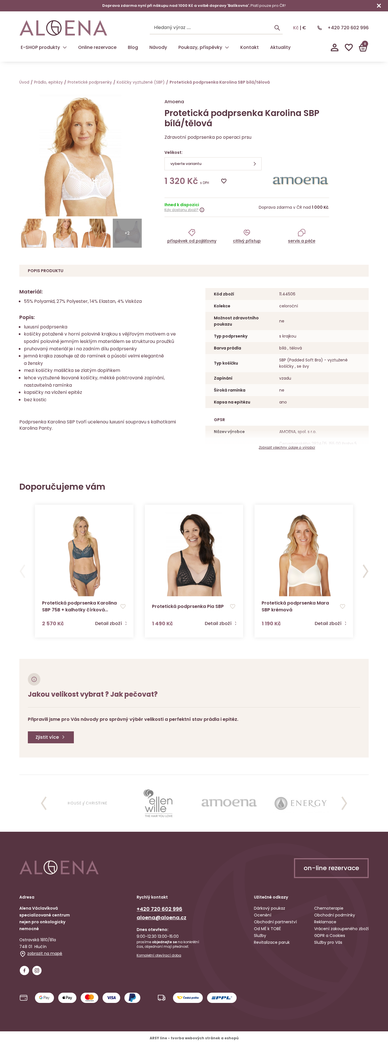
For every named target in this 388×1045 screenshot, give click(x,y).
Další (365, 571)
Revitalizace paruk (272, 942)
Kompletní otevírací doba (159, 955)
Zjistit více (47, 737)
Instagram (37, 970)
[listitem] (191, 235)
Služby (260, 935)
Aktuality (280, 47)
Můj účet (334, 47)
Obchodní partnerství (275, 922)
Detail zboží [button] (108, 623)
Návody (158, 47)
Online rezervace (97, 47)
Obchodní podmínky (334, 915)
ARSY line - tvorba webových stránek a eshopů (194, 1038)
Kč (296, 28)
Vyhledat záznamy (277, 28)
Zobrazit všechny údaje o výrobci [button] (287, 447)
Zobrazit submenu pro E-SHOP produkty (64, 47)
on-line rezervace (331, 868)
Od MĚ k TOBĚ (267, 929)
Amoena (174, 101)
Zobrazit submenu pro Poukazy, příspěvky (227, 47)
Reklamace (325, 922)
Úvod (24, 82)
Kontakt (249, 47)
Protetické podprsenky (90, 82)
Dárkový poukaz (269, 908)
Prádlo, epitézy (48, 82)
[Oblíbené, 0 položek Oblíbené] (348, 47)
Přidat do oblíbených (223, 181)
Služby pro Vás (328, 942)
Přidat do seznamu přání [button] (123, 606)
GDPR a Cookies (329, 935)
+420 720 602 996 (348, 27)
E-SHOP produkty (40, 47)
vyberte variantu (185, 163)
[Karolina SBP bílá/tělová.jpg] (33, 233)
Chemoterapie (328, 908)
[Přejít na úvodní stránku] (63, 28)
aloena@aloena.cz (161, 917)
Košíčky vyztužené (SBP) (141, 82)
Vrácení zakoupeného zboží (341, 929)
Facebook (24, 970)
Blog (133, 47)
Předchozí (22, 571)
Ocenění (262, 915)
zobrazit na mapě (44, 953)
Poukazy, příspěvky (200, 47)
